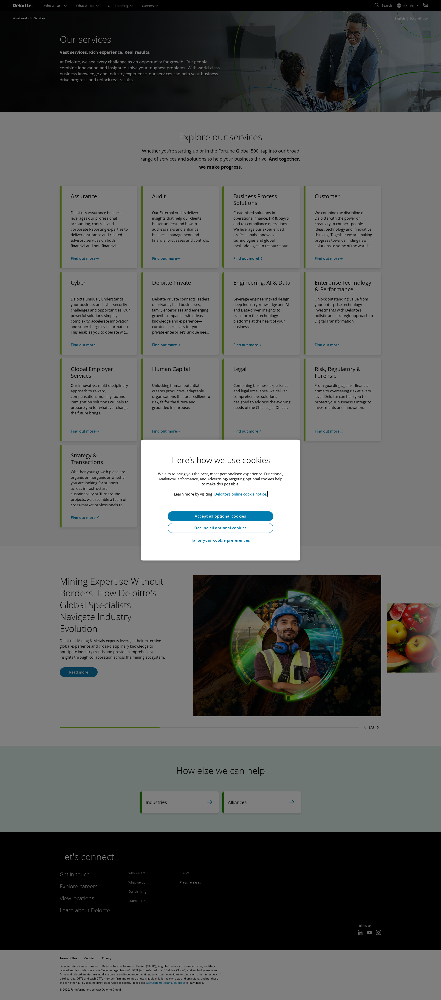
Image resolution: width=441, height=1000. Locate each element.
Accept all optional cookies (220, 515)
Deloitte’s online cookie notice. (240, 493)
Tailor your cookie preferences (220, 540)
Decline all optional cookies (220, 527)
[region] (220, 499)
